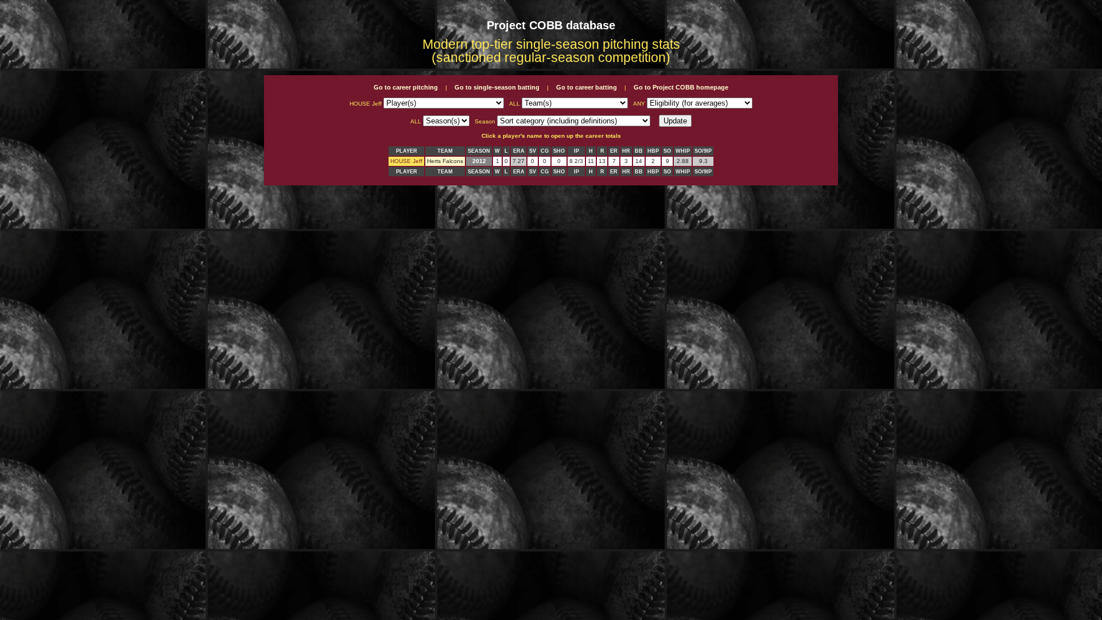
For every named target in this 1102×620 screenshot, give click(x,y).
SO (667, 151)
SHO (559, 151)
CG (545, 151)
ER (614, 151)
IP (576, 151)
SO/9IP (703, 151)
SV (532, 151)
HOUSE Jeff (406, 161)
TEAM (445, 151)
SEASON (479, 151)
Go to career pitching (406, 87)
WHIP (683, 151)
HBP (653, 151)
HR (626, 151)
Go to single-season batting (497, 87)
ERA (519, 151)
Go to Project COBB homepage (681, 87)
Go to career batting (586, 87)
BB (639, 151)
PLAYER (406, 151)
